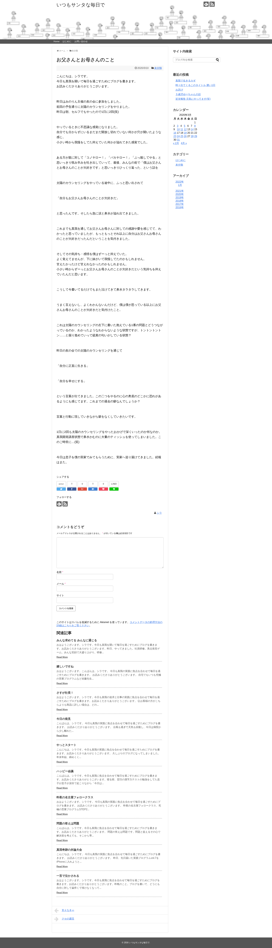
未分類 (158, 68)
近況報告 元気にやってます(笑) (193, 99)
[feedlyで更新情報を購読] (206, 4)
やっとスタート (66, 745)
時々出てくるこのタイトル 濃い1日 (195, 85)
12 (185, 129)
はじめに (66, 41)
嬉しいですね (65, 666)
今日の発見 (64, 718)
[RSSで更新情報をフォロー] (212, 4)
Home (57, 41)
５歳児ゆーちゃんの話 (188, 94)
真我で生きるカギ (186, 80)
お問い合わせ (81, 41)
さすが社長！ (65, 692)
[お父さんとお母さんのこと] (93, 489)
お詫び (179, 89)
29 (195, 136)
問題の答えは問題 (68, 823)
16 (174, 132)
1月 (180, 185)
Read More (62, 657)
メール (61, 583)
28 (192, 136)
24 (178, 136)
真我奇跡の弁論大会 (69, 849)
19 (185, 132)
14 (192, 129)
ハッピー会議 (65, 771)
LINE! (114, 484)
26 (185, 136)
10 (178, 129)
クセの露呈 (68, 918)
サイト (60, 595)
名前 (60, 572)
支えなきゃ (68, 910)
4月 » (184, 143)
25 (181, 136)
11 (181, 129)
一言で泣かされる (68, 875)
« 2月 (176, 143)
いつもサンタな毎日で (81, 4)
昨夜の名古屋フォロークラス (75, 797)
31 (178, 139)
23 (174, 136)
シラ (159, 513)
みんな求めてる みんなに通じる (77, 640)
